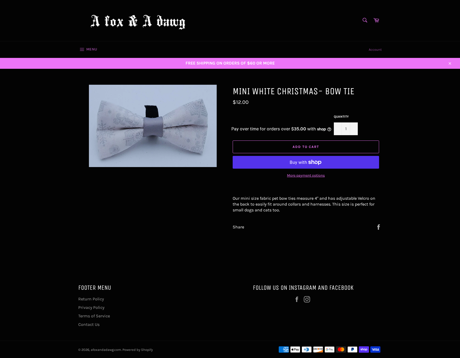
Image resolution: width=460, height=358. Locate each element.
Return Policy (91, 298)
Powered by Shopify (137, 350)
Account (375, 50)
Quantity (341, 116)
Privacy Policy (91, 307)
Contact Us (89, 324)
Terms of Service (94, 315)
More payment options (306, 175)
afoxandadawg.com (106, 350)
